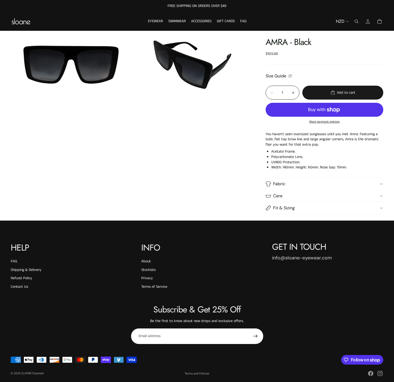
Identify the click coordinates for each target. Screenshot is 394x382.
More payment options (324, 122)
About (146, 261)
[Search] (356, 21)
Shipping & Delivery (26, 270)
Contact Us (19, 286)
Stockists (148, 270)
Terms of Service (154, 286)
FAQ (14, 261)
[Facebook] (370, 373)
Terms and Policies (197, 373)
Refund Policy (21, 278)
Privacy (147, 278)
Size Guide (276, 75)
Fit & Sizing (284, 208)
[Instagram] (380, 373)
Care (278, 196)
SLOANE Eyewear (32, 373)
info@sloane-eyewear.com (302, 258)
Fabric (279, 184)
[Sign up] (255, 336)
